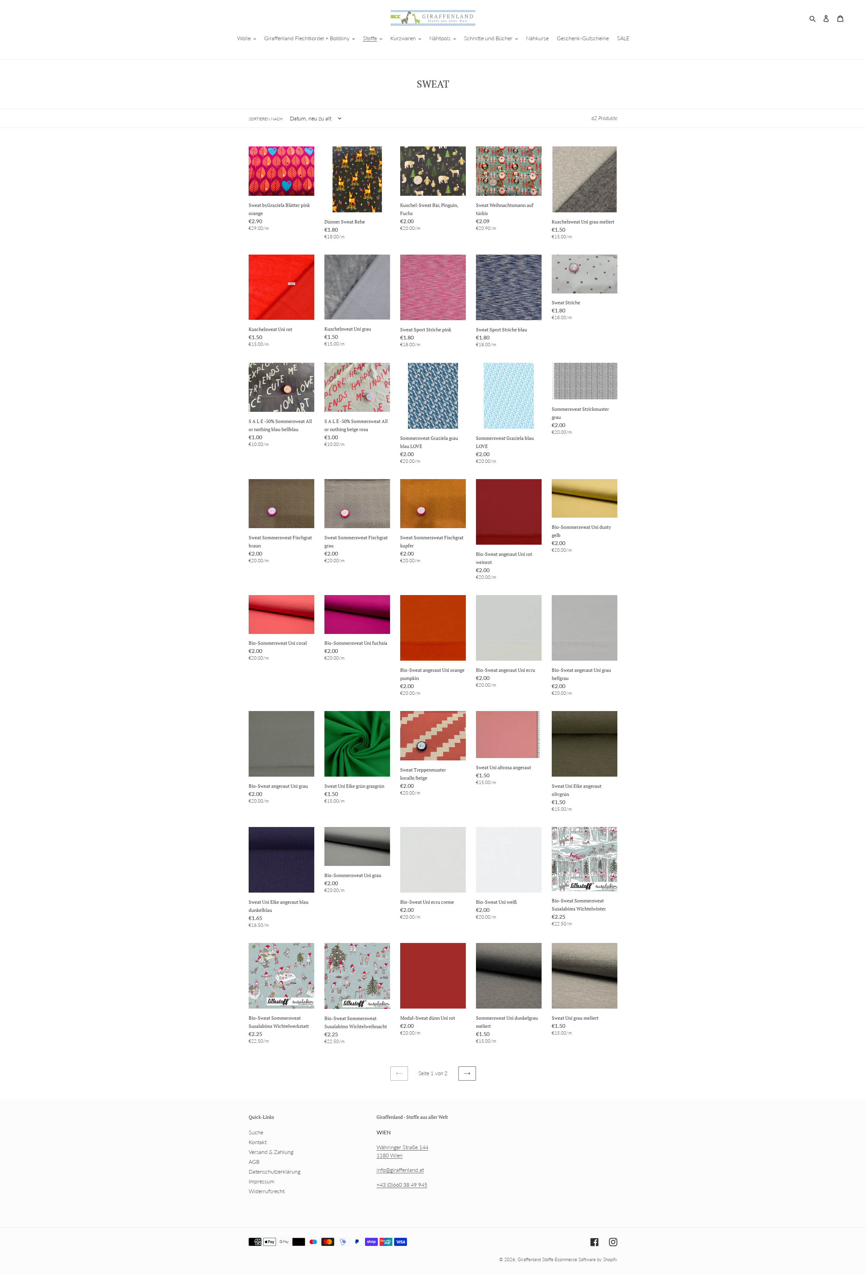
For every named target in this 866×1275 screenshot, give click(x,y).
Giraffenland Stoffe (536, 1259)
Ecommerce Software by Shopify (586, 1259)
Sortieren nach (265, 118)
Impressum (261, 1181)
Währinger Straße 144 (402, 1147)
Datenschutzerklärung (274, 1171)
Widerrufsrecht (266, 1191)
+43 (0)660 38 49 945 (402, 1184)
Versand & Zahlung (271, 1152)
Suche (256, 1132)
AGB (254, 1161)
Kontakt (258, 1142)
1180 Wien (390, 1155)
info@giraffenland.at (400, 1169)
